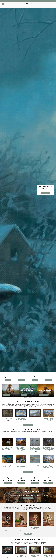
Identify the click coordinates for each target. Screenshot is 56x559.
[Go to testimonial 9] (31, 397)
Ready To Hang (21, 482)
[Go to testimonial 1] (24, 397)
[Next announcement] (54, 1)
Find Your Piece (28, 533)
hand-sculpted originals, (8, 508)
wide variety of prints (10, 405)
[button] (3, 4)
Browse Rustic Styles (48, 482)
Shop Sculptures (35, 482)
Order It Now (45, 193)
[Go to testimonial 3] (26, 397)
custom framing (18, 405)
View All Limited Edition (28, 424)
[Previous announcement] (2, 1)
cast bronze (49, 507)
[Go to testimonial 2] (25, 397)
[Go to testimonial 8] (30, 397)
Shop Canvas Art (8, 482)
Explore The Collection (28, 472)
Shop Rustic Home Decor (28, 497)
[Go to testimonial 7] (29, 397)
